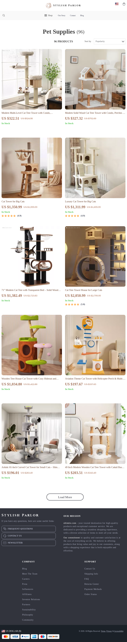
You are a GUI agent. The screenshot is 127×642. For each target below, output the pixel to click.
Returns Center (91, 584)
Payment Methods (93, 589)
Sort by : (88, 41)
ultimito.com (70, 523)
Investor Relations (31, 599)
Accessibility (118, 631)
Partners (26, 604)
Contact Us (89, 569)
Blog (82, 15)
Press (24, 584)
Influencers (27, 589)
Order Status (90, 594)
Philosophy (27, 615)
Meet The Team (29, 574)
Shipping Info (91, 574)
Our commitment (72, 537)
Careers (25, 579)
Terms (103, 631)
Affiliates (26, 594)
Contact (73, 15)
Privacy (109, 631)
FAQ (86, 579)
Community (27, 620)
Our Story (61, 15)
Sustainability (29, 609)
